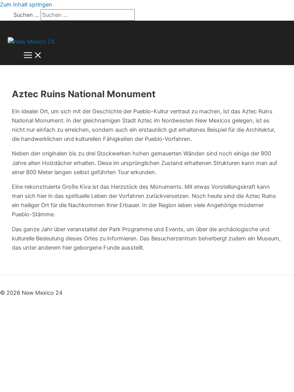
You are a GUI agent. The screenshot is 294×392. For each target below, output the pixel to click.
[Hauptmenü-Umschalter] (33, 55)
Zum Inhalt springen (26, 4)
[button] (12, 29)
